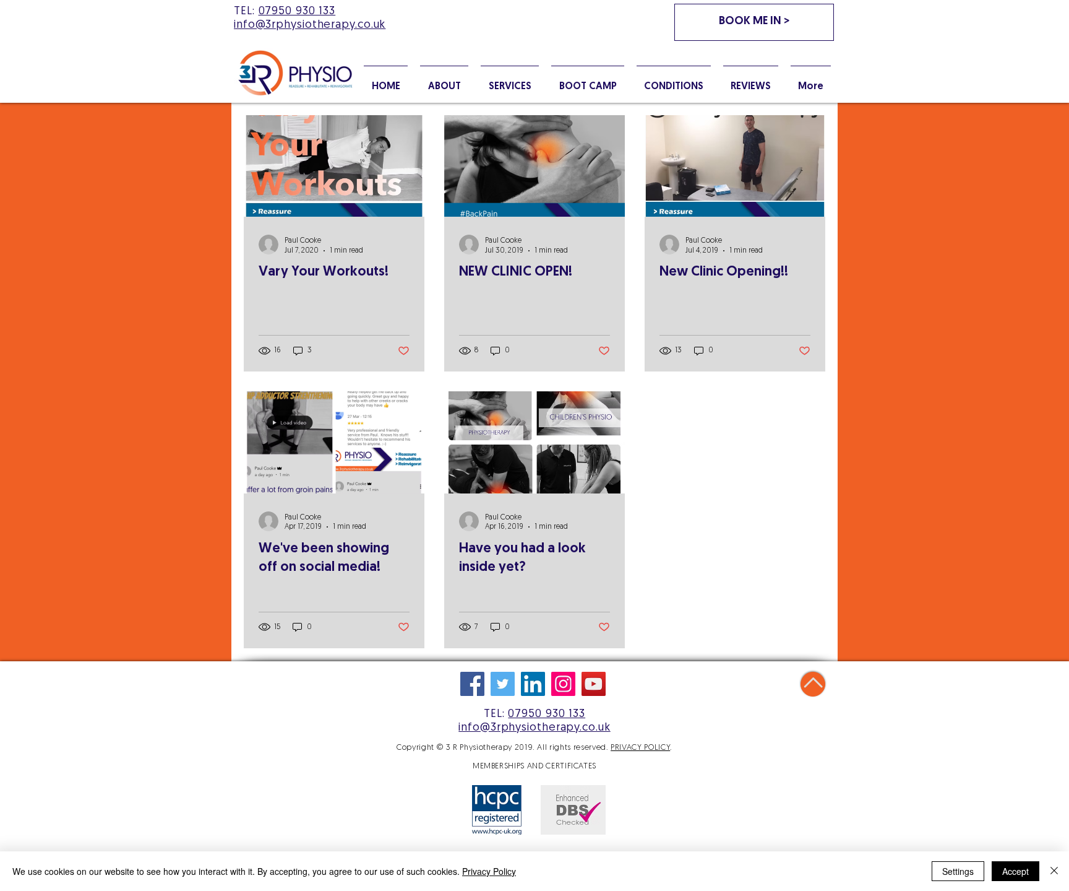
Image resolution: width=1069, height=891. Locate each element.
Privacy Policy (489, 871)
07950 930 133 (297, 11)
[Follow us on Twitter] (503, 684)
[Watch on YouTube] (594, 684)
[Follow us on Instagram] (563, 684)
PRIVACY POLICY (640, 748)
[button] (673, 81)
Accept (1015, 871)
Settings (958, 871)
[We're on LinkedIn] (533, 684)
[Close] (1054, 871)
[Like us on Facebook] (472, 684)
